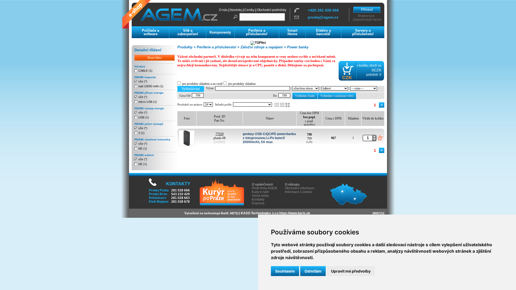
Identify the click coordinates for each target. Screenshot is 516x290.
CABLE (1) (145, 70)
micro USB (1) (147, 101)
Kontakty (258, 199)
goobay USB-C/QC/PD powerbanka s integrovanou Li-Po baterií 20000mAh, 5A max (269, 138)
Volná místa (260, 196)
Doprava (258, 203)
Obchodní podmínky (271, 10)
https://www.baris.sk (294, 213)
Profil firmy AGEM (264, 188)
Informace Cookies (298, 192)
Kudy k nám (260, 192)
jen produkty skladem (242, 84)
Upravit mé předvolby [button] (351, 271)
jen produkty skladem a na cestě (202, 84)
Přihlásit (367, 10)
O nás (223, 10)
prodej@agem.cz (323, 17)
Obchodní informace (299, 188)
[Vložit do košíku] (380, 138)
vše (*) (142, 81)
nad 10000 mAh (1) (150, 86)
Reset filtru (155, 58)
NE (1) (142, 148)
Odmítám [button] (312, 271)
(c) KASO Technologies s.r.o (257, 213)
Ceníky (249, 10)
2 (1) (141, 133)
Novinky (236, 10)
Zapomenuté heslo (367, 19)
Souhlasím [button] (285, 271)
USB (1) (143, 117)
